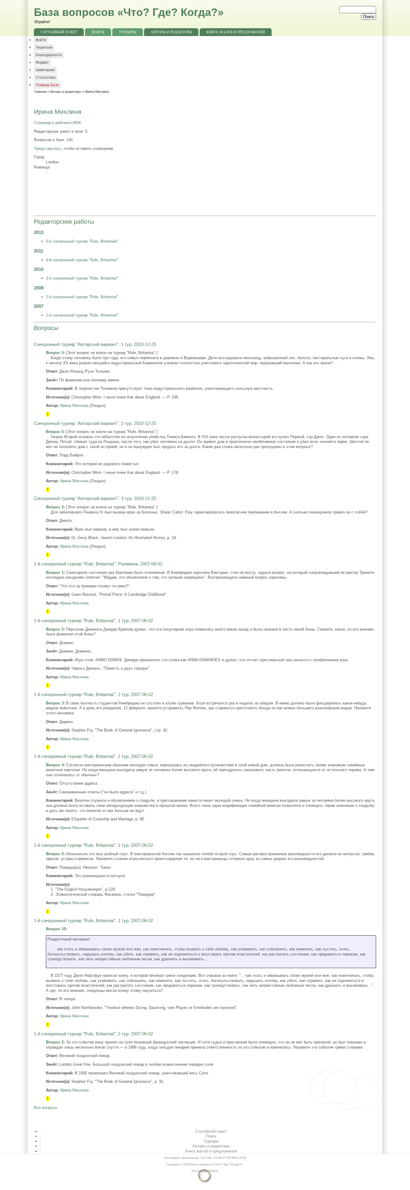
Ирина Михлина (74, 405)
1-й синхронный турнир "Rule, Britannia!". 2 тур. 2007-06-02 (93, 1033)
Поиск (98, 32)
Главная (40, 91)
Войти (41, 40)
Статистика (46, 77)
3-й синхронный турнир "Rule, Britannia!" (82, 278)
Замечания (45, 70)
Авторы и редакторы (171, 32)
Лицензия (44, 47)
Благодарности (49, 55)
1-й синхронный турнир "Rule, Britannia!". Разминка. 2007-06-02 (98, 564)
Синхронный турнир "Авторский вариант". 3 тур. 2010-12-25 (95, 498)
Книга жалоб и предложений (235, 32)
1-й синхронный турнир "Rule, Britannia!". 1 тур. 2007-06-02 (93, 620)
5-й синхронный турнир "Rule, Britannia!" (82, 241)
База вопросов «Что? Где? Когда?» (129, 12)
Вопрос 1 (55, 572)
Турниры (127, 32)
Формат (42, 62)
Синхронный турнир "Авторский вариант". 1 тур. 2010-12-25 (95, 344)
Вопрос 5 (55, 352)
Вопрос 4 (55, 765)
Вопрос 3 (55, 703)
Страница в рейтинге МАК (57, 122)
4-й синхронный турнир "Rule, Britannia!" (82, 260)
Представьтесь (47, 148)
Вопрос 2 (55, 507)
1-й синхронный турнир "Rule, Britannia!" (82, 315)
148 (69, 140)
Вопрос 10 (56, 929)
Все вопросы (45, 1107)
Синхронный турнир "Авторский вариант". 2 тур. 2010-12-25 (95, 423)
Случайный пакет (59, 32)
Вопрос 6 (55, 431)
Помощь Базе (47, 85)
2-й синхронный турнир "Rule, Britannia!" (82, 297)
